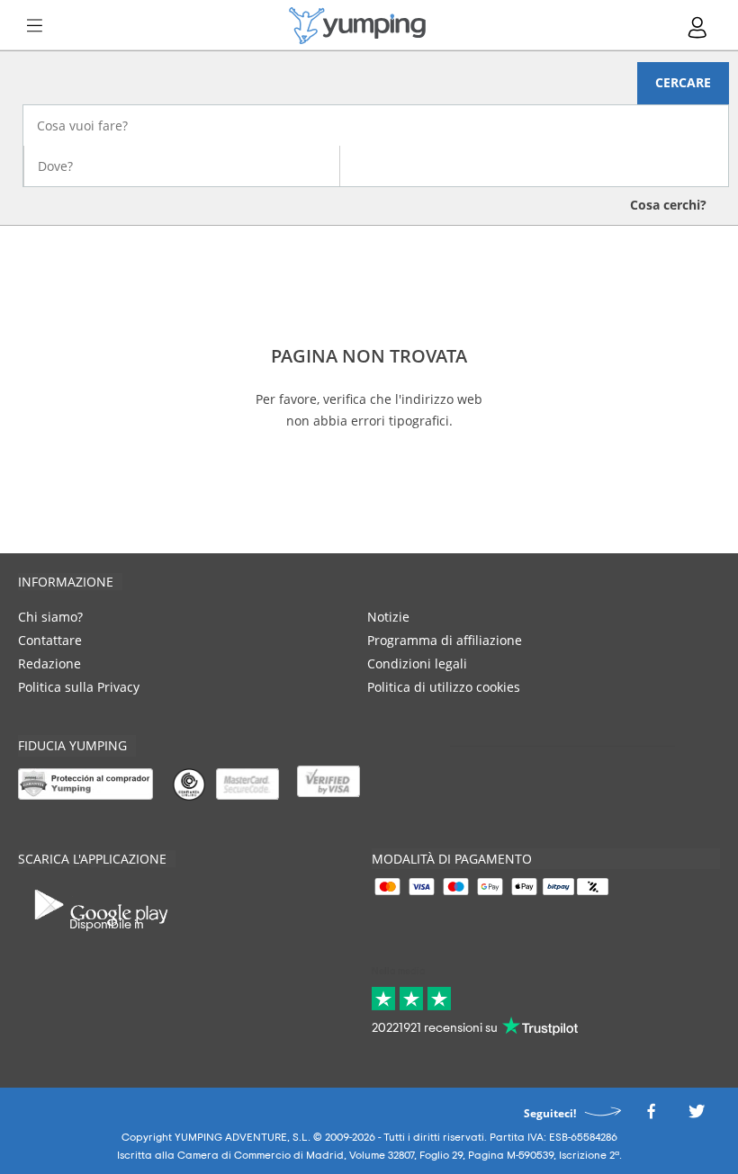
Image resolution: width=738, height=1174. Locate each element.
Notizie (388, 616)
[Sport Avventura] (357, 25)
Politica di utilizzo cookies (443, 686)
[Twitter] (696, 1116)
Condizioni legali (417, 663)
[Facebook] (651, 1116)
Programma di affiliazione (444, 640)
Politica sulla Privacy (79, 686)
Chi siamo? (50, 616)
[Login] (698, 27)
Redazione (49, 663)
